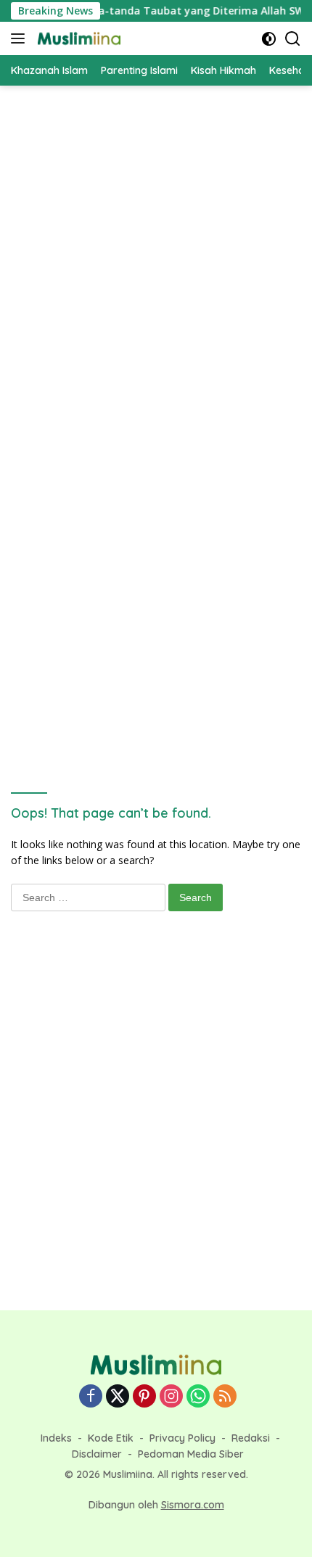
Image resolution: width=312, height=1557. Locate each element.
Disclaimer (97, 1454)
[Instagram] (171, 1397)
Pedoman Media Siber (191, 1454)
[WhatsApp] (198, 1397)
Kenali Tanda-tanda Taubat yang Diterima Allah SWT (167, 10)
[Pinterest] (144, 1397)
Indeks (56, 1438)
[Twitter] (117, 1397)
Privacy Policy (182, 1438)
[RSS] (225, 1397)
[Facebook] (90, 1397)
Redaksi (250, 1438)
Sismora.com (192, 1504)
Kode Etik (111, 1438)
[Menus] (20, 38)
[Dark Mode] (268, 39)
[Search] (292, 39)
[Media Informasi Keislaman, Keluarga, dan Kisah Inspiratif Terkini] (77, 38)
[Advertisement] (156, 256)
